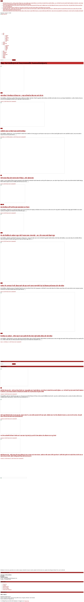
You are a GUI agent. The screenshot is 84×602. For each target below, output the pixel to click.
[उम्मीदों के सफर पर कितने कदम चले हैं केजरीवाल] (42, 114)
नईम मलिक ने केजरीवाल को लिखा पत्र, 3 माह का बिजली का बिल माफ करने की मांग (21, 95)
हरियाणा (6, 35)
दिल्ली (6, 46)
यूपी (6, 41)
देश (3, 34)
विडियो (4, 57)
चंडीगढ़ (6, 47)
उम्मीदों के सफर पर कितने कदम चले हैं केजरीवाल (12, 131)
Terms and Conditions (7, 589)
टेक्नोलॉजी (5, 52)
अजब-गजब (5, 43)
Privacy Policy (6, 587)
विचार (4, 56)
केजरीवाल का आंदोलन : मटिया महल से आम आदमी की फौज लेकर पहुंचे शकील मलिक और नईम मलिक (26, 336)
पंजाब (6, 36)
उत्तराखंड (7, 37)
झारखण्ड (6, 40)
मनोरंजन (4, 53)
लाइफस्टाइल (5, 54)
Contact (4, 585)
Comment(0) (13, 101)
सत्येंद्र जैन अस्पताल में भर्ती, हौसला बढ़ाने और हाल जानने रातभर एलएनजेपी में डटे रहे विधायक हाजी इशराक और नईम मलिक (32, 286)
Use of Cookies (6, 588)
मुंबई (6, 50)
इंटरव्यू (4, 55)
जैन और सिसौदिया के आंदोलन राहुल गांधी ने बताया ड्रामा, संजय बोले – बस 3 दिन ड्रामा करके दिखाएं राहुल (27, 235)
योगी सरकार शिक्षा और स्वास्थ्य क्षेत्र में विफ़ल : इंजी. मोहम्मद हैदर (17, 178)
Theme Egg (26, 600)
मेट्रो (4, 44)
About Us (5, 584)
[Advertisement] (37, 23)
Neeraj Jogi (8, 101)
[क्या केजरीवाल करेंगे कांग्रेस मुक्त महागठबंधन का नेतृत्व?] (42, 193)
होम (3, 33)
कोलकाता (7, 45)
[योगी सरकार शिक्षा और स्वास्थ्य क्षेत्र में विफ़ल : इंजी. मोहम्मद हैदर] (42, 155)
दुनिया (4, 42)
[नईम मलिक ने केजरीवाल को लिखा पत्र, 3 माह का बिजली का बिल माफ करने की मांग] (42, 78)
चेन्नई (6, 48)
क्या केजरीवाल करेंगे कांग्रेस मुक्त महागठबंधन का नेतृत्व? (15, 207)
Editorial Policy (6, 586)
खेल (3, 51)
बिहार (6, 38)
